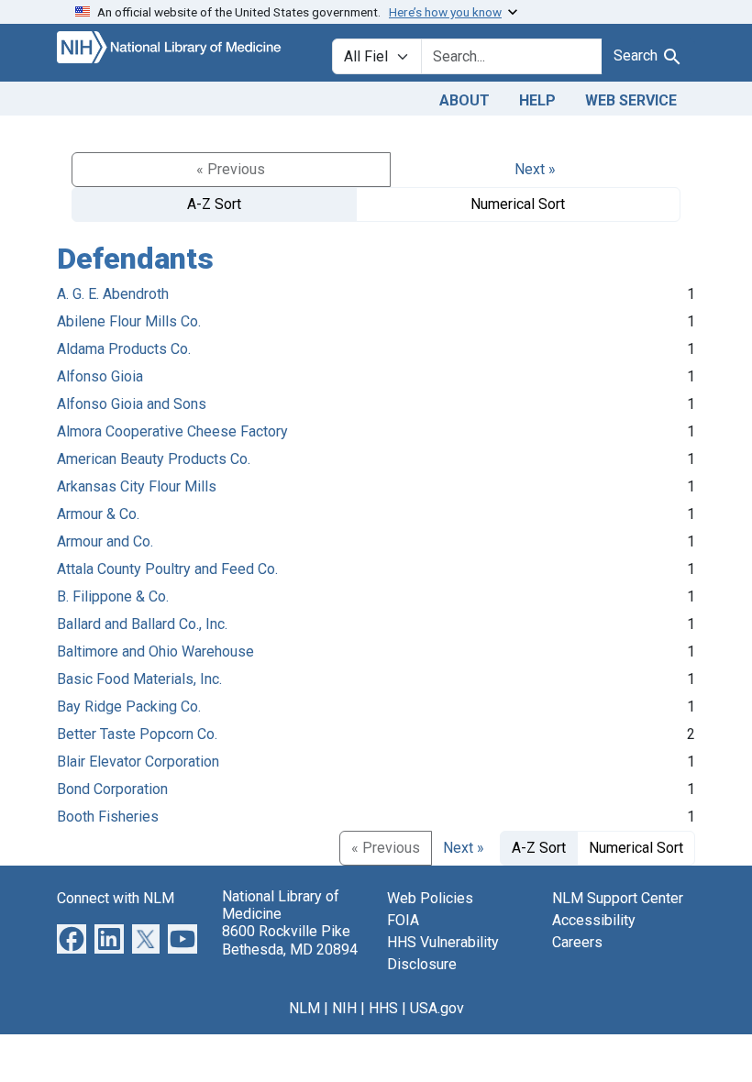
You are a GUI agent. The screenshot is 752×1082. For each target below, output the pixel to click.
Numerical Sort (517, 204)
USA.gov (437, 1008)
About (464, 100)
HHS (383, 1008)
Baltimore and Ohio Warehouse (155, 651)
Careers (577, 942)
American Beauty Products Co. (153, 459)
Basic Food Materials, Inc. (139, 679)
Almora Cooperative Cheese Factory (172, 431)
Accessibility (594, 920)
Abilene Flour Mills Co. (129, 321)
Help (537, 100)
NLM (304, 1008)
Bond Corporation (112, 789)
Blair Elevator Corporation (138, 761)
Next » (535, 169)
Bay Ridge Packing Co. (129, 706)
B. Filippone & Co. (113, 596)
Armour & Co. (98, 514)
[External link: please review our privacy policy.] (71, 937)
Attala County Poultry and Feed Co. (167, 569)
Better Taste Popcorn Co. (137, 734)
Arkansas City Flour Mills (136, 486)
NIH (344, 1008)
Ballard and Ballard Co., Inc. (142, 624)
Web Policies (430, 898)
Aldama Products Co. (124, 349)
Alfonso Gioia (100, 376)
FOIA (403, 920)
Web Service (631, 100)
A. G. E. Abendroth (113, 294)
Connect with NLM (115, 898)
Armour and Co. (105, 541)
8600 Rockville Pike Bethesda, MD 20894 (290, 939)
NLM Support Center (617, 898)
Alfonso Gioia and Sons (131, 404)
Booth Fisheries (108, 816)
